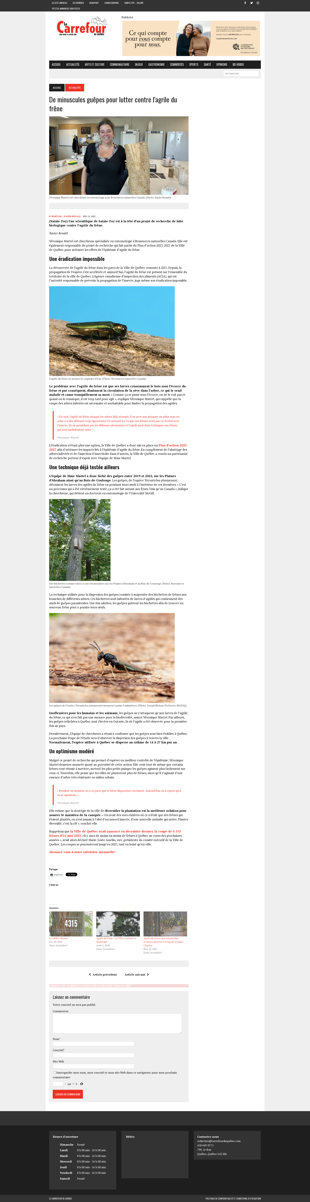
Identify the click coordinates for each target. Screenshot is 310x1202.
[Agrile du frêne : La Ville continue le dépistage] (118, 923)
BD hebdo (238, 64)
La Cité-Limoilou (59, 2)
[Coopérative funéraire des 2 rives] (191, 54)
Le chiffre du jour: (59, 938)
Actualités (72, 64)
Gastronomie (156, 64)
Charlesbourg (112, 2)
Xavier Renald (72, 216)
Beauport (94, 2)
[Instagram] (258, 2)
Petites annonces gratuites (66, 8)
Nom (56, 1039)
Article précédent (105, 974)
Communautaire (119, 64)
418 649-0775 (205, 1145)
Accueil (56, 64)
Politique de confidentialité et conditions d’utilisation (233, 1198)
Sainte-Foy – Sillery (133, 2)
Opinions (221, 64)
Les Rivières (78, 2)
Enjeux (139, 64)
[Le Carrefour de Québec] (82, 26)
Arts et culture (94, 64)
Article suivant (135, 974)
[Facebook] (245, 2)
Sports (193, 64)
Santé (207, 64)
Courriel (58, 1050)
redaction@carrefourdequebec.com (219, 1141)
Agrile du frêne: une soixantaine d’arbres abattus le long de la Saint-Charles (164, 941)
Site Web (58, 1061)
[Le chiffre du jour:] (71, 923)
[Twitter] (251, 2)
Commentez (61, 1011)
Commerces (177, 64)
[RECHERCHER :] (241, 73)
